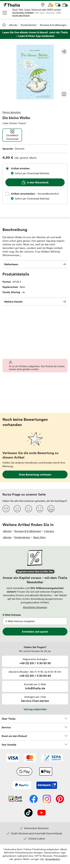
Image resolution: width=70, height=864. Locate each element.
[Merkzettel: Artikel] (57, 5)
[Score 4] (39, 508)
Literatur (49, 531)
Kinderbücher (29, 25)
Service (6, 727)
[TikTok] (28, 813)
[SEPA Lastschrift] (52, 758)
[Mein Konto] (50, 5)
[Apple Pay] (45, 771)
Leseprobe (64, 94)
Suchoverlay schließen (23, 13)
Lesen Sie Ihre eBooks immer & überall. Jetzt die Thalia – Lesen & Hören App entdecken (35, 34)
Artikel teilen (64, 51)
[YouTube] (41, 813)
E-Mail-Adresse (12, 615)
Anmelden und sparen (35, 631)
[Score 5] (51, 508)
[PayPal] (22, 785)
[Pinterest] (60, 799)
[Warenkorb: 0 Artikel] (64, 5)
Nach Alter (39, 537)
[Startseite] (4, 24)
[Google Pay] (24, 771)
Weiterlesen (11, 264)
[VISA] (13, 758)
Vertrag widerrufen (35, 709)
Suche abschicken (21, 16)
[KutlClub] (15, 799)
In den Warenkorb (38, 182)
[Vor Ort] (43, 5)
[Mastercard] (30, 758)
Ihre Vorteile (9, 744)
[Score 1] (6, 508)
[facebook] (33, 799)
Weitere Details (13, 301)
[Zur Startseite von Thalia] (18, 5)
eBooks (13, 25)
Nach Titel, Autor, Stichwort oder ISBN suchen (36, 9)
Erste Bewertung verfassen (35, 474)
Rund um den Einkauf (14, 736)
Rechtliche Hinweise (35, 607)
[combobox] (7, 168)
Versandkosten (52, 859)
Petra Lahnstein (11, 112)
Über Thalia (8, 718)
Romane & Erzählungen (53, 25)
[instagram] (47, 799)
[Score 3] (28, 508)
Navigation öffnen (4, 12)
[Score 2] (17, 508)
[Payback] (46, 785)
